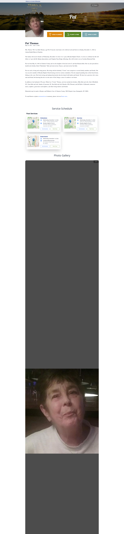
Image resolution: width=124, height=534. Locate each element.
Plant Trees (55, 129)
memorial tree (42, 96)
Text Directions (45, 129)
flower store (64, 96)
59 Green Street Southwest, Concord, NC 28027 (49, 125)
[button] (33, 121)
